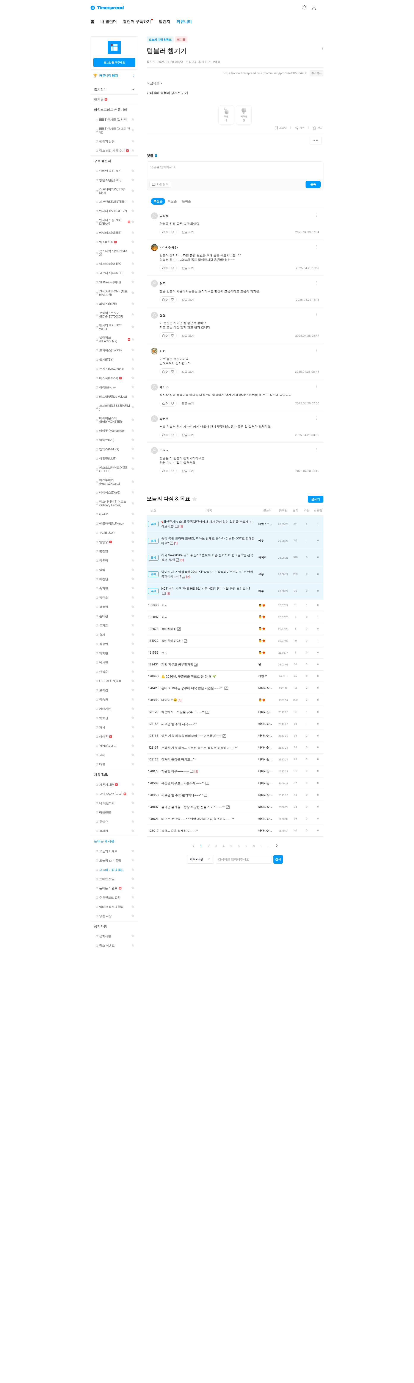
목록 (315, 140)
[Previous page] (193, 846)
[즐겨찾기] (194, 498)
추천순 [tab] (158, 201)
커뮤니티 (184, 21)
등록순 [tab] (186, 201)
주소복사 (316, 73)
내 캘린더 (108, 21)
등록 (313, 184)
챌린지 (164, 21)
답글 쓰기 (188, 232)
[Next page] (276, 846)
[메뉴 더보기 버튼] (321, 49)
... (269, 846)
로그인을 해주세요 (114, 62)
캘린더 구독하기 (137, 21)
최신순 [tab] (172, 201)
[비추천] (172, 232)
